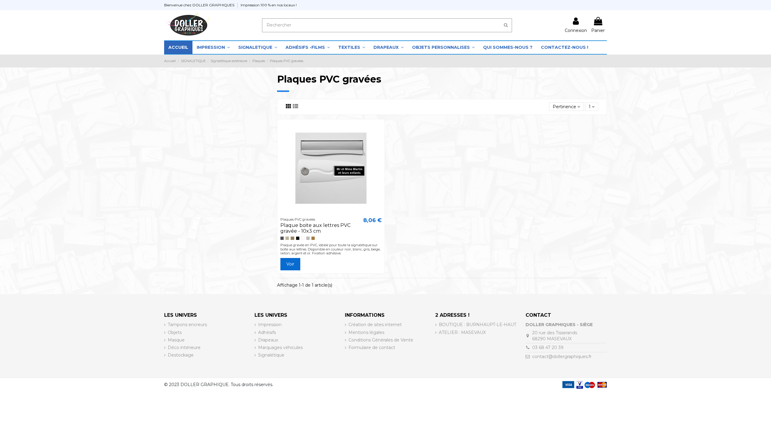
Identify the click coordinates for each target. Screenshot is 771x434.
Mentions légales (366, 332)
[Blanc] (302, 238)
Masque (176, 340)
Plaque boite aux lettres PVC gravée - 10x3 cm (315, 228)
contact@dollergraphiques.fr (562, 356)
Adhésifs (267, 332)
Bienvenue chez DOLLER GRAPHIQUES (199, 5)
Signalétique (271, 355)
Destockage (181, 355)
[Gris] (282, 238)
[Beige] (287, 238)
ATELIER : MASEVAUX (462, 332)
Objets (175, 332)
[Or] (313, 238)
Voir (290, 264)
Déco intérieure (184, 347)
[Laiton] (292, 238)
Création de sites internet (375, 324)
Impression (270, 324)
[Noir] (297, 238)
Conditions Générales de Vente (380, 340)
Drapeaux (268, 340)
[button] (213, 47)
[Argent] (308, 238)
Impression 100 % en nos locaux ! (269, 5)
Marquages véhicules (280, 347)
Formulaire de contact (371, 347)
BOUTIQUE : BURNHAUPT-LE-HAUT (477, 324)
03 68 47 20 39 (547, 347)
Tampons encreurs (187, 324)
